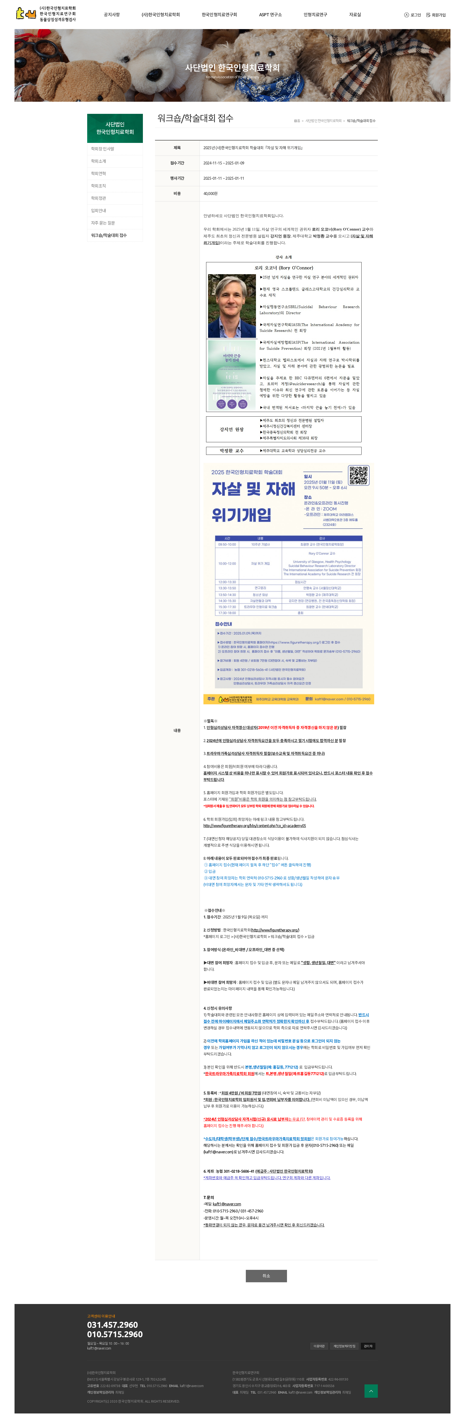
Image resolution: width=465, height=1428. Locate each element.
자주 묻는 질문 (103, 223)
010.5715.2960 (115, 1334)
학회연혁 (98, 173)
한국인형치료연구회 (219, 14)
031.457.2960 (112, 1324)
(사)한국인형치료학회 (161, 14)
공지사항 (112, 14)
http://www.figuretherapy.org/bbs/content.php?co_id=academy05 (254, 825)
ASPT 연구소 (270, 14)
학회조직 (98, 186)
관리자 (368, 1346)
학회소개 (98, 161)
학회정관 (98, 198)
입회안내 (98, 210)
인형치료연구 (315, 14)
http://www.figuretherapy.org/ (275, 930)
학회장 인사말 (102, 149)
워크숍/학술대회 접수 (109, 235)
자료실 (355, 14)
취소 (266, 1275)
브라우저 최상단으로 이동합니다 (371, 1391)
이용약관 (319, 1346)
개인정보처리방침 (344, 1346)
